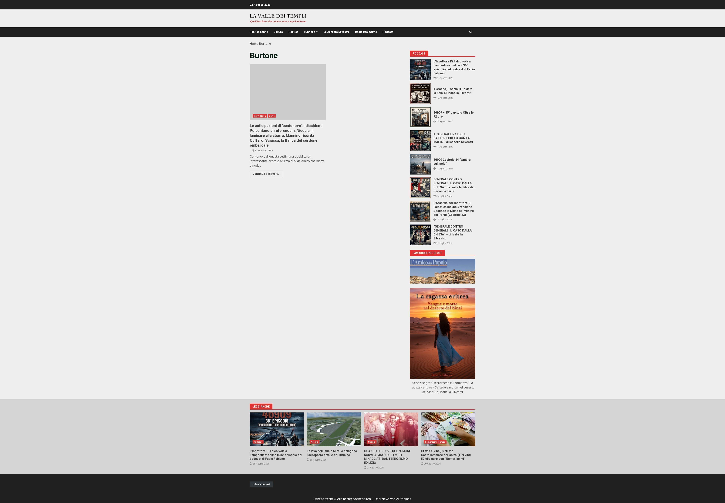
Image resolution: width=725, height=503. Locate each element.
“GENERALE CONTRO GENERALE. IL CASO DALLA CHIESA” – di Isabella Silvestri (420, 235)
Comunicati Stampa (435, 442)
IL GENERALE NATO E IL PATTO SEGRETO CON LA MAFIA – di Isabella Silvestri (420, 140)
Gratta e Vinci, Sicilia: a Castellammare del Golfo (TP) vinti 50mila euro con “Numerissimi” (448, 429)
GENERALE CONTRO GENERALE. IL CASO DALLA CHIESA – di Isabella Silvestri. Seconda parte (420, 187)
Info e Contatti (261, 484)
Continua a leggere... (266, 173)
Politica (293, 31)
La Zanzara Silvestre (336, 31)
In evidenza (260, 116)
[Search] (470, 32)
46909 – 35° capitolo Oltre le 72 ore (420, 117)
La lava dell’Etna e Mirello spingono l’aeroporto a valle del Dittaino (334, 429)
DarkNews (382, 499)
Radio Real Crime (366, 31)
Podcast (388, 31)
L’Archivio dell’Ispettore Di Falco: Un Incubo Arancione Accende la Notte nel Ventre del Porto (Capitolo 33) (420, 211)
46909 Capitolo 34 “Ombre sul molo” (420, 164)
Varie (272, 116)
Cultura (278, 31)
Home (254, 44)
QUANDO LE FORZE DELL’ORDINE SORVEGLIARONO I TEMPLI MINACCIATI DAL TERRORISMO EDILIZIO (391, 429)
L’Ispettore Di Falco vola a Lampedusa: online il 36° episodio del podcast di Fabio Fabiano (420, 69)
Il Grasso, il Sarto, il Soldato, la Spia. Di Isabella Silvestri (420, 93)
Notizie (314, 442)
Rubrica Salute (259, 31)
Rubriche (309, 31)
